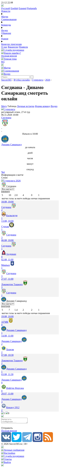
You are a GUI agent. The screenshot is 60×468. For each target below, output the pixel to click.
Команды (6, 25)
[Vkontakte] (6, 441)
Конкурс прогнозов (11, 44)
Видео (4, 30)
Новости (5, 11)
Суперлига (37, 80)
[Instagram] (37, 441)
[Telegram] (27, 441)
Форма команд (42, 106)
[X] (17, 441)
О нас (4, 47)
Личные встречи (25, 106)
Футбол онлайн (22, 80)
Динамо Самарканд (11, 144)
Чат (3, 172)
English (14, 8)
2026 (47, 80)
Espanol (22, 8)
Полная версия (9, 56)
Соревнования (8, 19)
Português (32, 8)
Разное (4, 38)
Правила (23, 47)
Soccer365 (6, 80)
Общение (6, 33)
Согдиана (6, 117)
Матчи (4, 16)
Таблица (12, 106)
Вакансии (13, 47)
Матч (4, 106)
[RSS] (48, 441)
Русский (5, 8)
